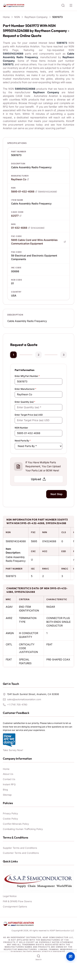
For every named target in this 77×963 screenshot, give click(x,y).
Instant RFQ (9, 784)
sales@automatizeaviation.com (24, 699)
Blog (5, 789)
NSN (17, 16)
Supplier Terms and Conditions (20, 847)
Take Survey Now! (13, 750)
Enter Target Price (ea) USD (29, 414)
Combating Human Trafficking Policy (23, 829)
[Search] (63, 5)
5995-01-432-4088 (22, 191)
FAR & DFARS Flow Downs (17, 901)
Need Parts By (23, 440)
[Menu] (71, 5)
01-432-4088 (19, 227)
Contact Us (9, 779)
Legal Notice (10, 896)
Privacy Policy (10, 813)
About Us (8, 774)
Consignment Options (15, 906)
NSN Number (21, 427)
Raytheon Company (36, 16)
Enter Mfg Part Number (27, 376)
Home (6, 16)
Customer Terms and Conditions (21, 852)
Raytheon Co (18, 179)
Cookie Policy (10, 818)
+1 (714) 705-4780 (17, 704)
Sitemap (7, 794)
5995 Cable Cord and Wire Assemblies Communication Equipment (34, 241)
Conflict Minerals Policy (16, 823)
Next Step (56, 494)
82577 (15, 215)
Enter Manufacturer (25, 389)
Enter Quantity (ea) (25, 402)
